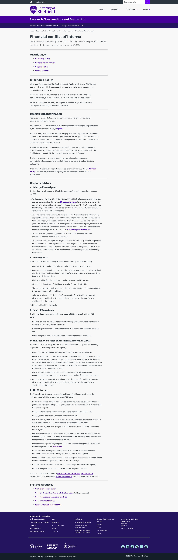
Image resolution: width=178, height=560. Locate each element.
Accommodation (35, 528)
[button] (44, 25)
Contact (99, 533)
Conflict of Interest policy (45, 489)
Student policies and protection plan (81, 526)
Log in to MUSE (41, 2)
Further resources (42, 71)
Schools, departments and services (105, 520)
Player (54, 528)
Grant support (68, 31)
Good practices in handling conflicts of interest (54, 493)
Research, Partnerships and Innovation (57, 19)
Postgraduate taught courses (39, 522)
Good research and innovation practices (51, 497)
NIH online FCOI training (44, 501)
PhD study (33, 525)
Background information (45, 63)
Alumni (99, 524)
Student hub (79, 519)
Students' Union (102, 530)
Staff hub (55, 531)
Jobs (53, 519)
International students (37, 531)
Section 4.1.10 (87, 473)
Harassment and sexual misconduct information (82, 531)
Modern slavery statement (67, 556)
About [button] (145, 9)
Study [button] (101, 9)
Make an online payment (83, 522)
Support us (55, 522)
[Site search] (147, 2)
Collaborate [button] (130, 9)
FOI (56, 556)
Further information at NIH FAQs (48, 505)
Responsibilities (41, 67)
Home (32, 31)
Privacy (40, 556)
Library (99, 527)
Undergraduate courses (37, 519)
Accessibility (49, 556)
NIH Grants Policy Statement (68, 473)
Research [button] (114, 9)
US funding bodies (42, 59)
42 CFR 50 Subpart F (64, 476)
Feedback (33, 556)
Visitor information (58, 525)
